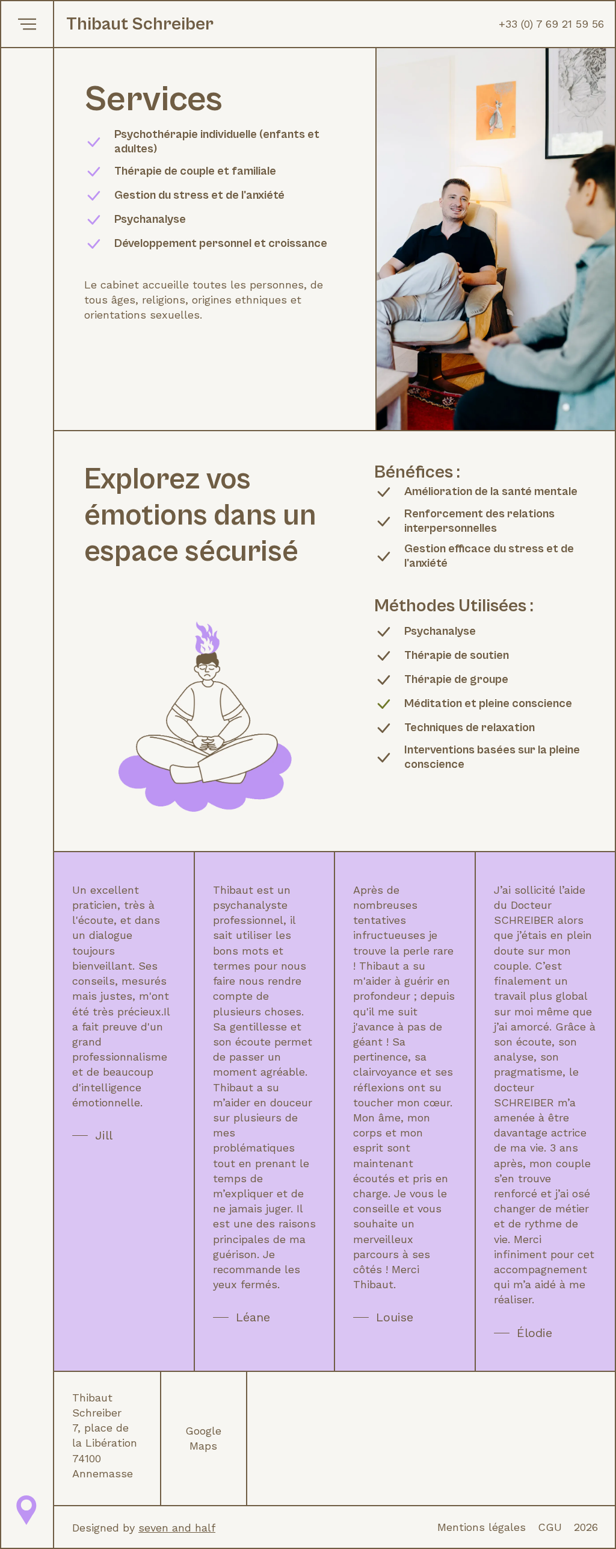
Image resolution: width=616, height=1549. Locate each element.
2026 (586, 1527)
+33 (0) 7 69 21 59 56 (551, 23)
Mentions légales (481, 1527)
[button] (27, 24)
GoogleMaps (203, 1438)
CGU (550, 1527)
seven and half (176, 1527)
